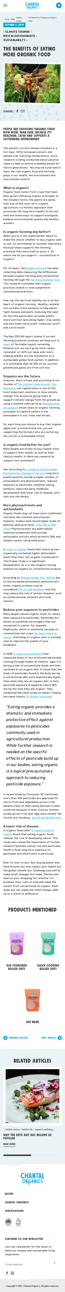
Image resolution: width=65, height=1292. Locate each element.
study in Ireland (16, 549)
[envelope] (23, 111)
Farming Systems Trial (45, 279)
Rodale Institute (36, 268)
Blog (13, 19)
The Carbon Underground (34, 384)
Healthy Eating (19, 19)
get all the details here (46, 817)
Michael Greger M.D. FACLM (37, 577)
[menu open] (5, 5)
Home (7, 19)
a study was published (28, 653)
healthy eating (13, 1129)
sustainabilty (14, 40)
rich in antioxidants (19, 35)
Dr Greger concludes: (39, 696)
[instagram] (12, 1273)
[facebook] (17, 111)
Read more (9, 1144)
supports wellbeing (44, 1129)
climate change (17, 31)
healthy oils (27, 1129)
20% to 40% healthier (31, 589)
